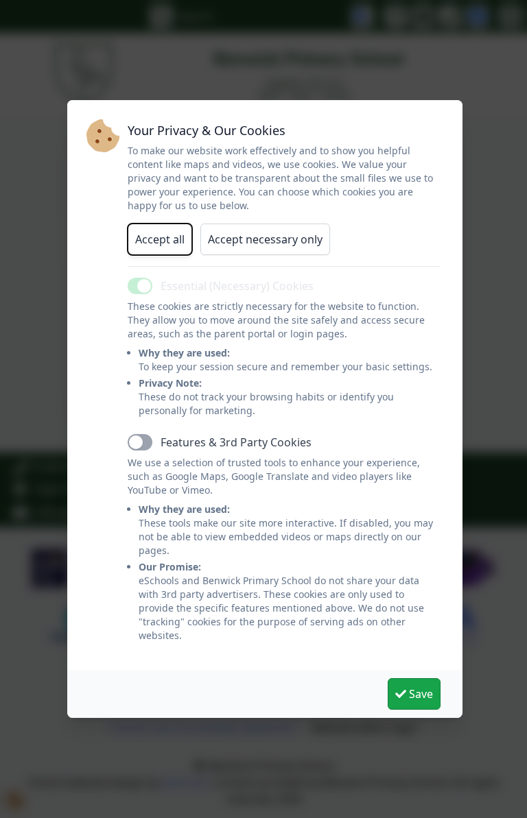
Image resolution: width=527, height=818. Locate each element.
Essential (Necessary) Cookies (237, 285)
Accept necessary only (265, 239)
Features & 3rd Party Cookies (236, 442)
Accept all (160, 239)
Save (419, 693)
